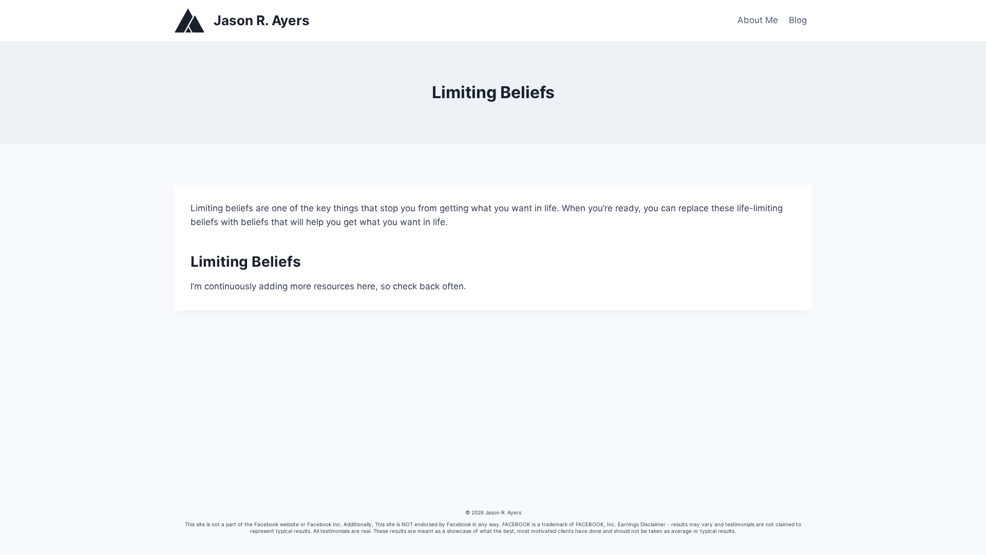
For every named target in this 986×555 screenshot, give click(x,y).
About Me (757, 20)
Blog (798, 20)
